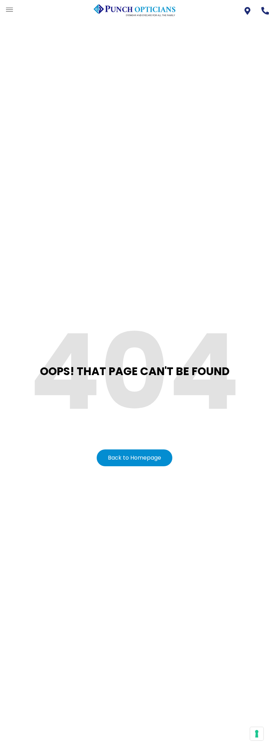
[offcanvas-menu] (9, 10)
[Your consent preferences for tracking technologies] (256, 733)
